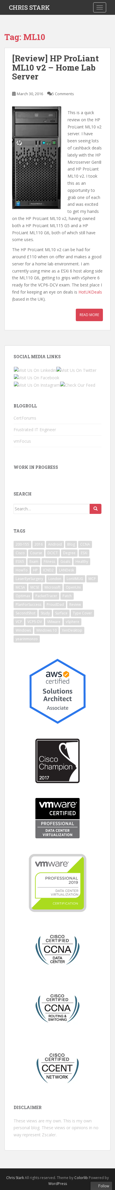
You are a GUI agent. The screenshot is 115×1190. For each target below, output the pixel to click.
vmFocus (22, 441)
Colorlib (81, 1177)
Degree (69, 552)
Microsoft (52, 587)
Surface (61, 613)
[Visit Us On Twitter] (76, 369)
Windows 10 (46, 630)
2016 (38, 544)
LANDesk (66, 570)
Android (55, 544)
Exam (33, 561)
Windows (23, 630)
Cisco (20, 552)
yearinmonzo (27, 638)
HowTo (22, 570)
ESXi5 (20, 561)
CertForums (25, 418)
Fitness (49, 561)
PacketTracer (46, 595)
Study (45, 613)
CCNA (85, 544)
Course (36, 552)
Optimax (23, 595)
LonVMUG (75, 578)
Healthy (81, 561)
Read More (89, 314)
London (54, 578)
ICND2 (48, 570)
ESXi (84, 552)
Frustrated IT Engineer (35, 429)
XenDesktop (72, 630)
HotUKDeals (90, 292)
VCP (19, 621)
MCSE (34, 587)
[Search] (95, 509)
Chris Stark (15, 1177)
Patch (67, 595)
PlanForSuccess (28, 604)
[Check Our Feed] (77, 385)
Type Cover (82, 613)
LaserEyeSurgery (29, 578)
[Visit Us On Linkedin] (35, 369)
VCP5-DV (34, 621)
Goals (65, 561)
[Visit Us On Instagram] (37, 385)
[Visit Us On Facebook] (36, 377)
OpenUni (73, 587)
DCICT (52, 552)
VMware (53, 621)
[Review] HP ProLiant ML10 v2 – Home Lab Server (55, 67)
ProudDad (55, 604)
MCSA (20, 587)
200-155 (22, 544)
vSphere (72, 621)
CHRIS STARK (29, 7)
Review (75, 604)
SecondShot (25, 613)
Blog (71, 544)
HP (35, 570)
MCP (92, 578)
